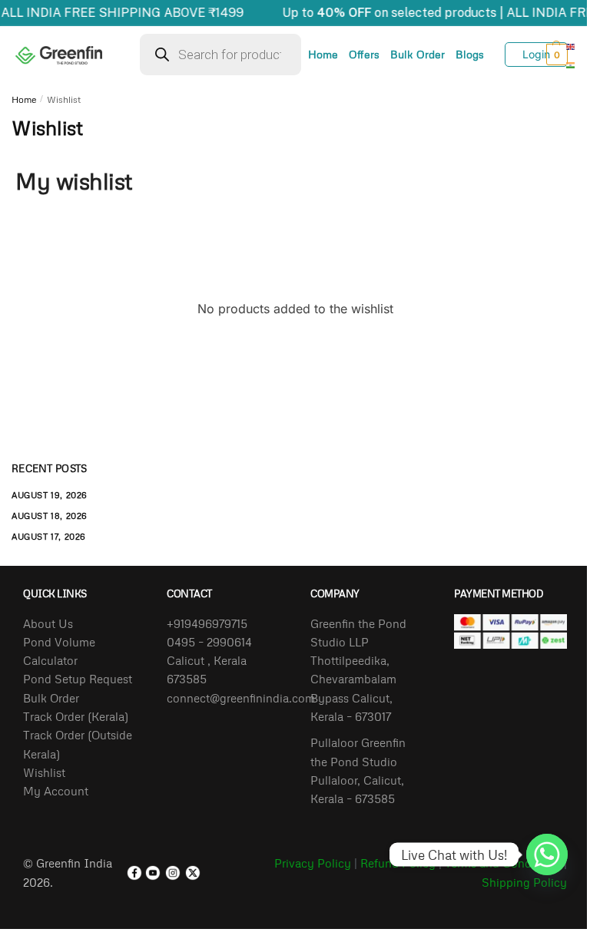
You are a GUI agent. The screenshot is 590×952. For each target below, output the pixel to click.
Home (323, 54)
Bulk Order (417, 54)
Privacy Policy (312, 863)
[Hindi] (571, 64)
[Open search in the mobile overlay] (220, 54)
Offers (364, 54)
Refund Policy (398, 863)
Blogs (470, 54)
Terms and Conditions (503, 863)
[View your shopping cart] (547, 54)
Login (536, 54)
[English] (571, 45)
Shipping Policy (524, 882)
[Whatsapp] (547, 854)
